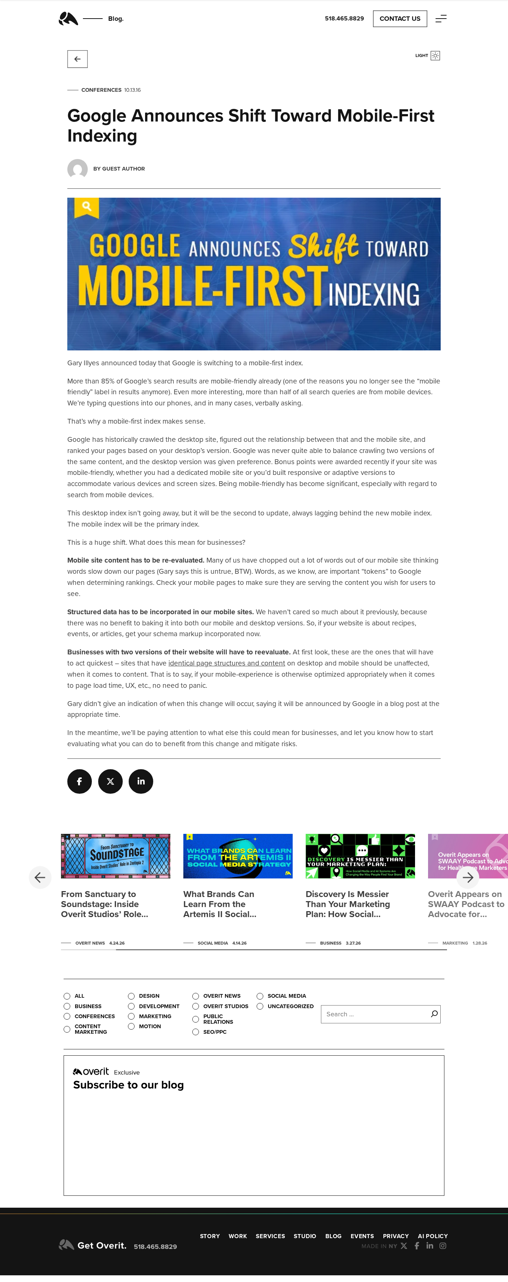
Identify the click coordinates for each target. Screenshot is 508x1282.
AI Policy (433, 1236)
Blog (333, 1236)
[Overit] (92, 1245)
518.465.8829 (155, 1247)
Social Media (287, 996)
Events (362, 1236)
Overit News (222, 996)
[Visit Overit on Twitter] (404, 1246)
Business (88, 1006)
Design (149, 996)
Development (159, 1006)
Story (210, 1236)
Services (270, 1236)
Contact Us (400, 18)
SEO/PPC (214, 1032)
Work (238, 1236)
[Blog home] (77, 59)
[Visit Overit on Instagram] (443, 1246)
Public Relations (218, 1019)
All (79, 996)
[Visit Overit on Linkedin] (430, 1246)
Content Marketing (91, 1029)
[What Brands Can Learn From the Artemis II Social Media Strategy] (238, 891)
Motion (150, 1026)
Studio (305, 1236)
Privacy (396, 1236)
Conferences (101, 90)
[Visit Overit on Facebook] (417, 1246)
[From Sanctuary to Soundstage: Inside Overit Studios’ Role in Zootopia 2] (115, 891)
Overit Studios (225, 1006)
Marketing (155, 1016)
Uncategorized (291, 1006)
